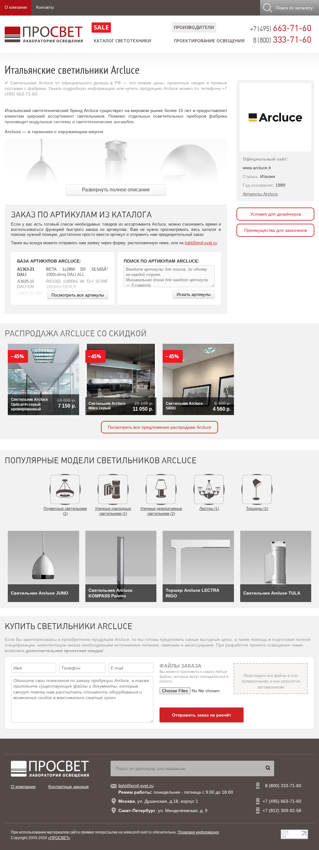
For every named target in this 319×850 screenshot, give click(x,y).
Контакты (45, 7)
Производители (194, 27)
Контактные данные (68, 786)
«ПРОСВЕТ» (59, 838)
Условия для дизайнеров (275, 214)
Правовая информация (198, 832)
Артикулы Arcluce (260, 193)
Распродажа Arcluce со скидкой (76, 333)
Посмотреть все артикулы (77, 294)
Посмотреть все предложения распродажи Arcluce (159, 427)
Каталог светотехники (122, 41)
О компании (16, 7)
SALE (101, 27)
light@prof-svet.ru (201, 243)
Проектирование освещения (209, 41)
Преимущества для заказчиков (275, 230)
